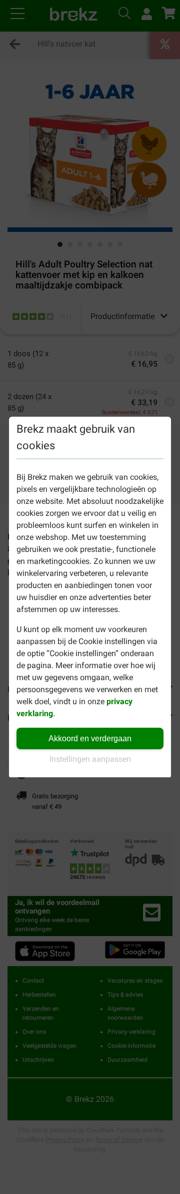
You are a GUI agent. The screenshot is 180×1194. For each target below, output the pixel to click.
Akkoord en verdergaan (90, 738)
